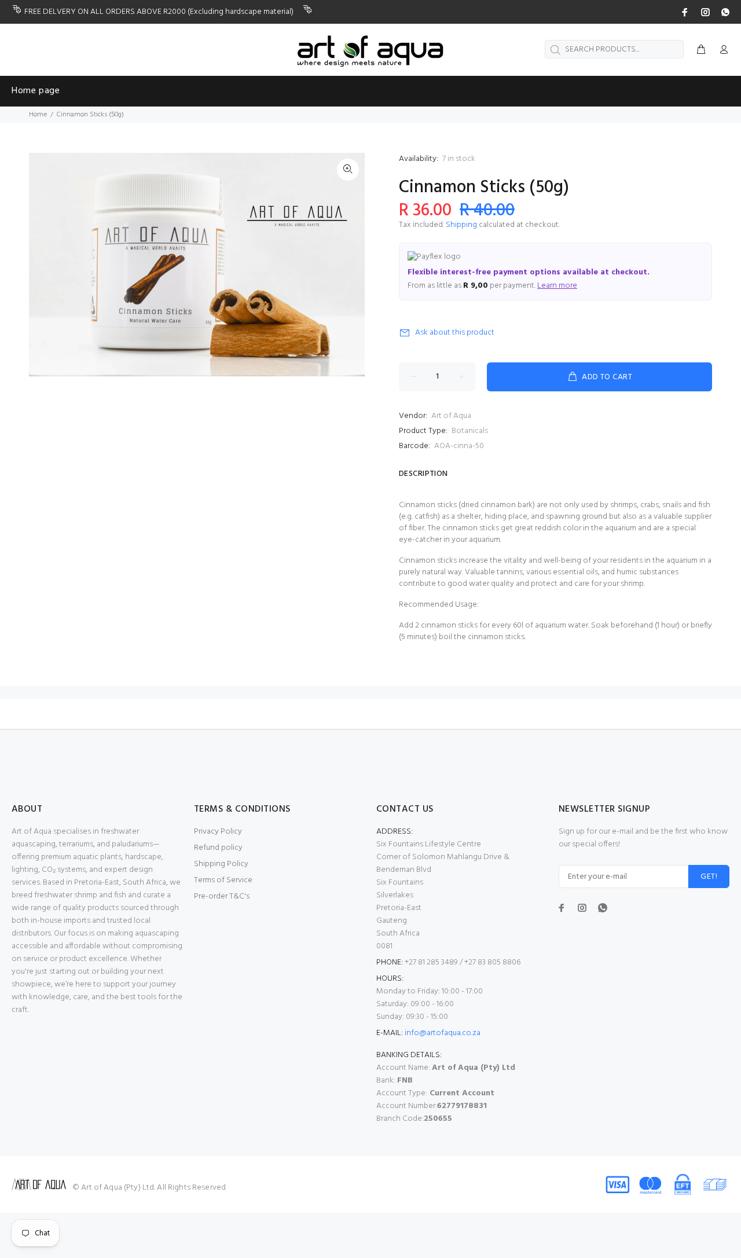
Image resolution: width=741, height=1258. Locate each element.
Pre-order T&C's (222, 896)
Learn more (557, 285)
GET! (708, 876)
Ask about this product (454, 332)
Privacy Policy (218, 831)
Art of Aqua (451, 416)
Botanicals (470, 431)
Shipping (461, 225)
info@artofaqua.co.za (442, 1033)
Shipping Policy (221, 864)
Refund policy (218, 847)
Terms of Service (223, 880)
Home (38, 114)
